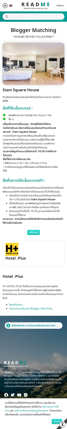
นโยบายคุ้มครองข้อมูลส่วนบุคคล (31, 411)
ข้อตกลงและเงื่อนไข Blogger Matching (30, 309)
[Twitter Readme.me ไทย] (13, 395)
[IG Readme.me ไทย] (26, 395)
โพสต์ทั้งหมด (16, 305)
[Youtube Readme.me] (19, 395)
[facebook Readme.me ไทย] (6, 395)
